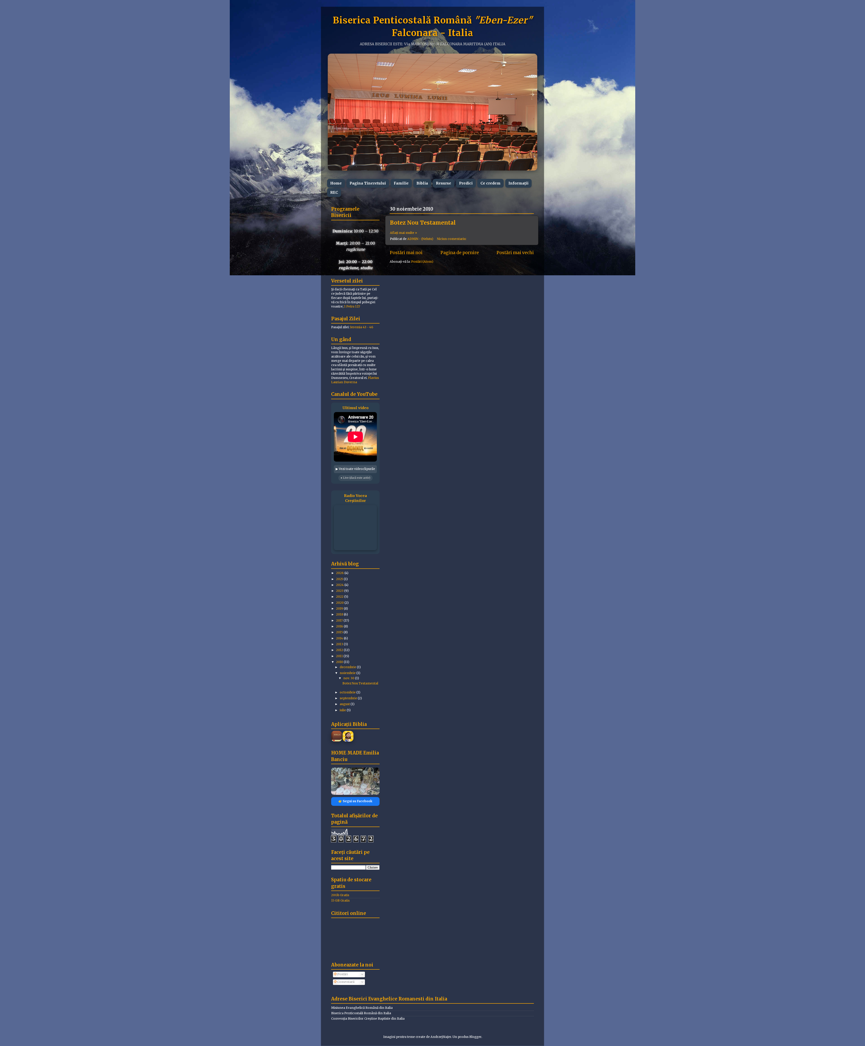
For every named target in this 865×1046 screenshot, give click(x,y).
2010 (340, 662)
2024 (340, 585)
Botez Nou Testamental (423, 222)
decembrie (348, 667)
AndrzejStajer (440, 1037)
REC (334, 192)
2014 (340, 638)
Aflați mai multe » (403, 233)
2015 (340, 632)
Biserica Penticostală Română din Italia (361, 1013)
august (345, 704)
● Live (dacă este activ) (355, 477)
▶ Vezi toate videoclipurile (355, 469)
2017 (340, 620)
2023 (340, 591)
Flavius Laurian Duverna (355, 380)
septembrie (349, 698)
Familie (401, 183)
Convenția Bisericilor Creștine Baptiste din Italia (368, 1019)
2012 (340, 650)
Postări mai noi (406, 252)
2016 (340, 626)
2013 (340, 644)
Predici (466, 183)
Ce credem (490, 183)
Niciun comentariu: (452, 239)
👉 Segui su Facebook (355, 801)
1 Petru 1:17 (352, 306)
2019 (340, 609)
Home (336, 183)
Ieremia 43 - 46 (361, 327)
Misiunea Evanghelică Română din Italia (362, 1008)
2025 (340, 579)
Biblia (422, 183)
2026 (340, 573)
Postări (342, 974)
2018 (340, 614)
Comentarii (346, 982)
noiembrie (348, 673)
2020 (340, 603)
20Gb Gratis (340, 895)
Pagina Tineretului (368, 183)
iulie (343, 710)
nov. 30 (349, 678)
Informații (518, 183)
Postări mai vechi (515, 252)
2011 (340, 656)
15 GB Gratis (340, 900)
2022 (340, 597)
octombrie (348, 692)
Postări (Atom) (422, 262)
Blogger (475, 1037)
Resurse (443, 183)
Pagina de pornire (459, 252)
